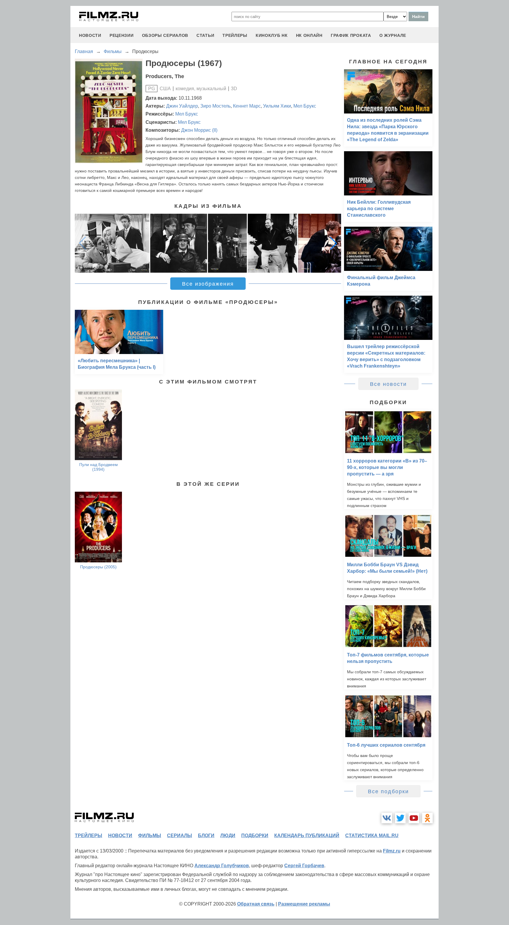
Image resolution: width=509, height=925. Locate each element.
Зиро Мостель (215, 105)
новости (90, 35)
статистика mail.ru (372, 835)
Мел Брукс (304, 105)
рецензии (122, 35)
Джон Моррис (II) (199, 130)
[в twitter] (400, 818)
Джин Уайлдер (182, 105)
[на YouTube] (414, 818)
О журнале (392, 35)
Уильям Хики (277, 105)
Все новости (388, 384)
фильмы (149, 835)
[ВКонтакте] (386, 818)
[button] (333, 243)
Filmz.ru (392, 850)
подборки (254, 835)
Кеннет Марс (247, 105)
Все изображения (208, 284)
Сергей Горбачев (304, 865)
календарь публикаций (306, 835)
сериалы (179, 835)
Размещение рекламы (304, 903)
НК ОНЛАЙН (309, 35)
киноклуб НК (272, 35)
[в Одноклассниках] (427, 818)
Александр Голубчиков (221, 865)
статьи (205, 35)
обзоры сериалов (165, 35)
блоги (206, 835)
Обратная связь (256, 903)
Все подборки (388, 791)
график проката (351, 35)
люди (227, 835)
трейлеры (234, 35)
